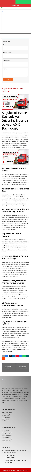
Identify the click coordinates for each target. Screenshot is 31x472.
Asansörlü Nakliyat (6, 415)
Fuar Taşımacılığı (6, 437)
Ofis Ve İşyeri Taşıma (7, 432)
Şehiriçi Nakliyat (5, 419)
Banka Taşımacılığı (6, 433)
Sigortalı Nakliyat (6, 417)
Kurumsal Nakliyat (6, 430)
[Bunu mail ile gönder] (3, 356)
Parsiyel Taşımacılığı (6, 440)
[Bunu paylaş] (6, 356)
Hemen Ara (15, 5)
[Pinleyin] (17, 356)
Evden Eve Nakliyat (6, 414)
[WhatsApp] (23, 2)
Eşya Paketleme (6, 420)
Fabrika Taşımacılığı (6, 435)
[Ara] (8, 2)
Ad (4, 44)
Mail (6, 60)
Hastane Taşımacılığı (7, 439)
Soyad (7, 52)
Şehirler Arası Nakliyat (7, 412)
